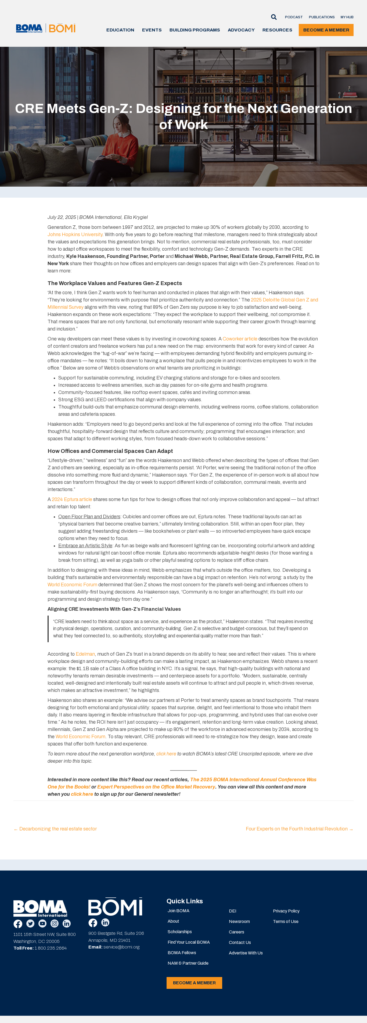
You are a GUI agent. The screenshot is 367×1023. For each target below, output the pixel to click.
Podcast (294, 17)
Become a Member (326, 30)
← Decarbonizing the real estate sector (55, 829)
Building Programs (195, 30)
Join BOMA (178, 910)
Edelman (85, 654)
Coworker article (240, 339)
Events (152, 30)
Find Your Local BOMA (189, 942)
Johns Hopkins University (75, 234)
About (173, 921)
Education (120, 30)
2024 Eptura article (72, 499)
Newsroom (239, 921)
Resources (277, 30)
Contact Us (240, 942)
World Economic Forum (72, 584)
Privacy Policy (286, 911)
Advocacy (241, 30)
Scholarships (180, 931)
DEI (232, 911)
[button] (272, 17)
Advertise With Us (246, 953)
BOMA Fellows (182, 952)
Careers (236, 932)
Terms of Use (285, 921)
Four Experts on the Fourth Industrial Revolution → (300, 829)
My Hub (347, 17)
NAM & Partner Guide (188, 963)
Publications (322, 17)
